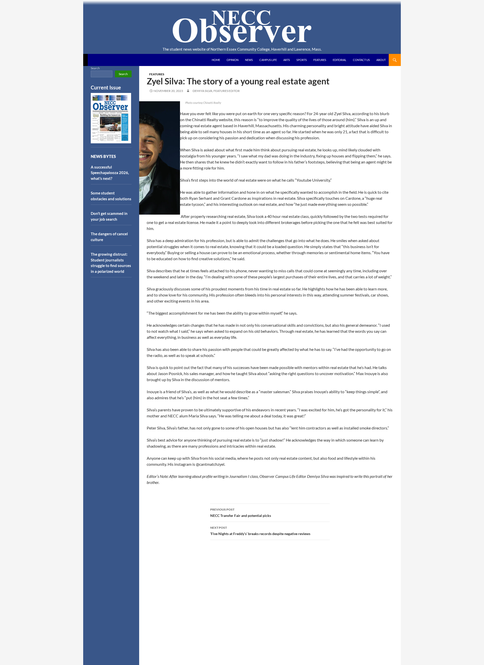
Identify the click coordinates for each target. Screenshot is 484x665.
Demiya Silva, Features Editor (216, 91)
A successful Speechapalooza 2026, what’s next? (110, 173)
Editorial (339, 59)
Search (95, 68)
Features (319, 59)
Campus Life (268, 59)
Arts (286, 59)
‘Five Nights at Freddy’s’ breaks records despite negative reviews (260, 531)
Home (216, 59)
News (249, 59)
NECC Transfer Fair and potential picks (240, 513)
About (381, 59)
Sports (301, 59)
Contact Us (361, 59)
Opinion (232, 59)
